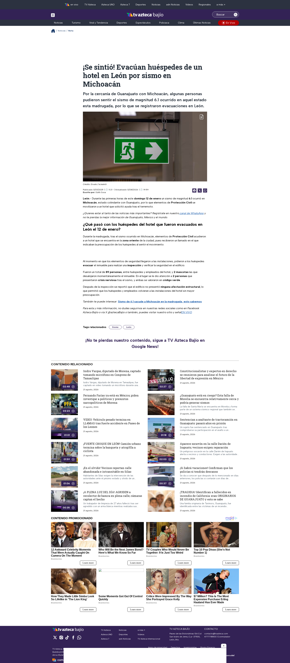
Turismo (76, 22)
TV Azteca (90, 4)
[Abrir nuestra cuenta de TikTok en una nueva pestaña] (67, 637)
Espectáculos (143, 22)
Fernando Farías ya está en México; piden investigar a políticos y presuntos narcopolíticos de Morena (111, 398)
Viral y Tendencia (98, 22)
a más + (220, 4)
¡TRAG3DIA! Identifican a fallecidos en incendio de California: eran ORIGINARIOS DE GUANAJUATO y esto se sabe (208, 495)
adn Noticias (173, 4)
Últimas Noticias (202, 22)
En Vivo (230, 22)
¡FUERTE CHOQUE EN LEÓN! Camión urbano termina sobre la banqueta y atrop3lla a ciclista (112, 447)
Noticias (156, 4)
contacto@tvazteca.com (216, 633)
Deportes (141, 4)
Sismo (115, 327)
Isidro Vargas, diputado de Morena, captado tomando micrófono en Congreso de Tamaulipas (112, 374)
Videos (189, 4)
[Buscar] (235, 14)
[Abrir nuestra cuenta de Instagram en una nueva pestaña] (61, 637)
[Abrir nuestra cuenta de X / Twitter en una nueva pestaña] (55, 637)
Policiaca (164, 22)
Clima (181, 22)
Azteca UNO (108, 4)
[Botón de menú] (53, 15)
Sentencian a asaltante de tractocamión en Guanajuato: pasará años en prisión (208, 421)
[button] (223, 646)
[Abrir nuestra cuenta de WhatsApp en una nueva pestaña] (79, 637)
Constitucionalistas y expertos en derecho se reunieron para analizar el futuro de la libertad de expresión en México (208, 374)
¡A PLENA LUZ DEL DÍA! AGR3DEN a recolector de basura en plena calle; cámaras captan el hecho (112, 495)
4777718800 (210, 636)
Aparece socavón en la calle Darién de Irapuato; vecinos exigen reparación (205, 445)
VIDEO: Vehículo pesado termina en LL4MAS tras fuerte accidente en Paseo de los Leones (111, 423)
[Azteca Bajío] (145, 15)
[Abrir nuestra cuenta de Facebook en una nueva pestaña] (73, 637)
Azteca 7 (125, 4)
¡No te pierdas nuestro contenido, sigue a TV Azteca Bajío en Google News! (145, 343)
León (128, 327)
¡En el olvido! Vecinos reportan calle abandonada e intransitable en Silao (107, 469)
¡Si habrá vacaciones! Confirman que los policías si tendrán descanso (206, 469)
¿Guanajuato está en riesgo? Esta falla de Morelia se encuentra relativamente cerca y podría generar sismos (209, 398)
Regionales (205, 4)
